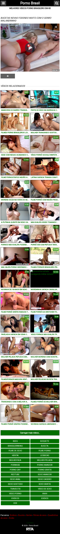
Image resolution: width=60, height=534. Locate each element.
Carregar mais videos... (30, 433)
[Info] (8, 76)
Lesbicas (44, 455)
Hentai (15, 455)
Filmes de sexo (39, 515)
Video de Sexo (45, 489)
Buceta (44, 446)
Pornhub (15, 465)
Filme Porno (45, 451)
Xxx (15, 503)
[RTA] (30, 529)
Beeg (15, 441)
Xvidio (11, 518)
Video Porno (15, 493)
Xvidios (44, 498)
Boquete (44, 441)
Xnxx (44, 493)
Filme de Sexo (15, 451)
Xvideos (15, 498)
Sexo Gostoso (15, 484)
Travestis (15, 489)
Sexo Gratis (45, 484)
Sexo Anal (15, 479)
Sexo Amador (45, 474)
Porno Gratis (45, 470)
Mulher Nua (15, 460)
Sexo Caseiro (44, 479)
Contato (30, 523)
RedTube (15, 474)
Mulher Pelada (44, 460)
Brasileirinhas (15, 446)
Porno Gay (15, 470)
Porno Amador (44, 465)
